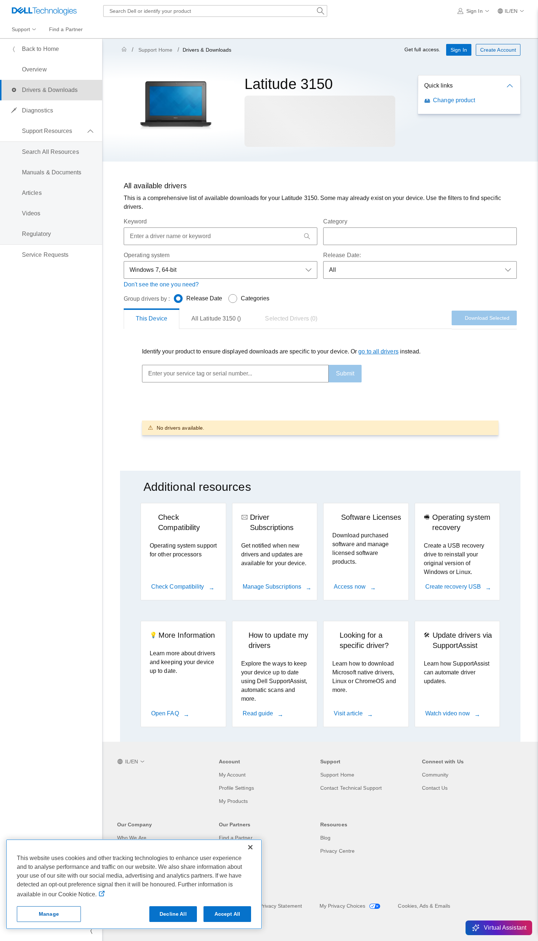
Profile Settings (236, 788)
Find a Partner (236, 838)
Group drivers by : (147, 299)
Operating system (146, 255)
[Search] (307, 236)
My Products (233, 801)
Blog (325, 838)
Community (435, 775)
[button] (474, 11)
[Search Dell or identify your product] (320, 10)
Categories (255, 298)
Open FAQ (165, 713)
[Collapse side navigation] (91, 930)
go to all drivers (378, 351)
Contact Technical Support (351, 788)
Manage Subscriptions (273, 587)
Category (335, 221)
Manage (49, 914)
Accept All (227, 914)
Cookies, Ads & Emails (424, 906)
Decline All (173, 914)
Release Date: (342, 255)
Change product (454, 100)
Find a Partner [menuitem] (66, 29)
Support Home (155, 50)
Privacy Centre (337, 851)
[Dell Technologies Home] (44, 11)
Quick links (438, 85)
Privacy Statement (280, 906)
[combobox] (215, 11)
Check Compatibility (178, 587)
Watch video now (448, 713)
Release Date (204, 298)
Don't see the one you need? (161, 284)
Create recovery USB (454, 587)
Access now (350, 587)
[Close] (250, 847)
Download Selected (487, 318)
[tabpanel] (320, 391)
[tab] (151, 318)
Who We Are (131, 838)
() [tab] (216, 318)
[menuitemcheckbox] (51, 131)
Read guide (259, 713)
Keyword (135, 221)
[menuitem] (24, 29)
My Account (232, 775)
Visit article (349, 713)
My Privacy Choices (343, 906)
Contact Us (435, 788)
